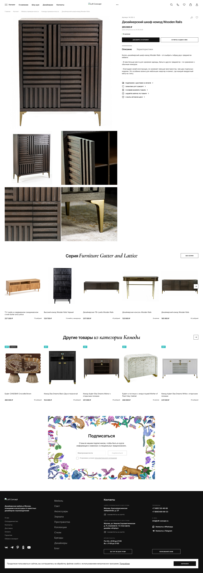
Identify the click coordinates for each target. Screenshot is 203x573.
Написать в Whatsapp (164, 527)
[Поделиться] (191, 17)
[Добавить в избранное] (196, 17)
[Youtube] (29, 547)
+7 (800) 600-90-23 (160, 512)
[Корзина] (190, 4)
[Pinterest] (17, 547)
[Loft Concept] (101, 5)
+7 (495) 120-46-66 (160, 508)
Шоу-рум (35, 5)
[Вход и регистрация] (196, 4)
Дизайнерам (48, 5)
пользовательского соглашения (106, 458)
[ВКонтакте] (6, 547)
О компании (23, 5)
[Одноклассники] (23, 547)
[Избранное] (184, 4)
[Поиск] (171, 4)
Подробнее (125, 563)
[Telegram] (12, 547)
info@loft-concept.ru (160, 521)
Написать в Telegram (164, 531)
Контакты (60, 5)
